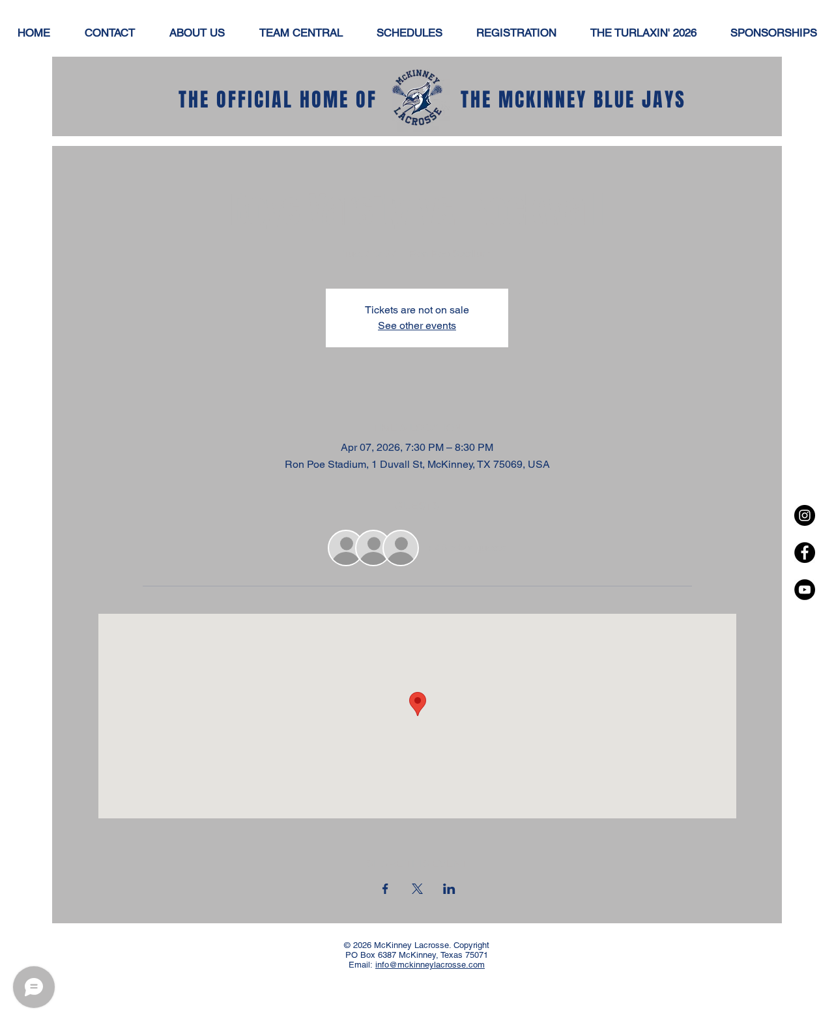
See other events (417, 325)
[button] (409, 33)
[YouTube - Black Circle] (804, 589)
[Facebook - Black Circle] (804, 552)
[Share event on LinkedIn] (449, 889)
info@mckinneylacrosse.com (430, 965)
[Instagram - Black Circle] (804, 515)
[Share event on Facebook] (385, 889)
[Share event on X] (417, 889)
